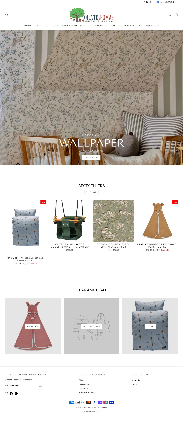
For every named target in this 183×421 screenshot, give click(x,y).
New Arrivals (132, 25)
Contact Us (84, 388)
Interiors (98, 25)
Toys (114, 25)
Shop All (41, 25)
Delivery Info (84, 384)
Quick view (25, 252)
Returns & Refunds (87, 392)
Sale (55, 25)
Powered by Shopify (91, 411)
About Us (136, 380)
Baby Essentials (73, 25)
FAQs (81, 380)
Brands (151, 25)
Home (28, 25)
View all (91, 192)
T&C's (134, 384)
